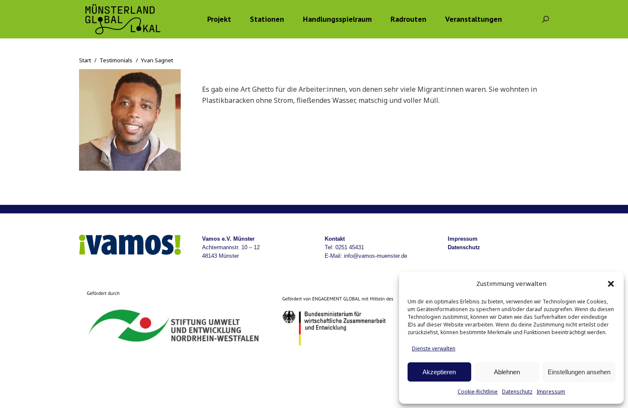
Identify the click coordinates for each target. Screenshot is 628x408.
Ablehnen (507, 372)
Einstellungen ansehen (579, 372)
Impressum (551, 391)
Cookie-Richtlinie (478, 391)
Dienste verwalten (433, 348)
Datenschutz (517, 391)
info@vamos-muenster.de (375, 256)
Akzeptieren (439, 372)
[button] (611, 284)
